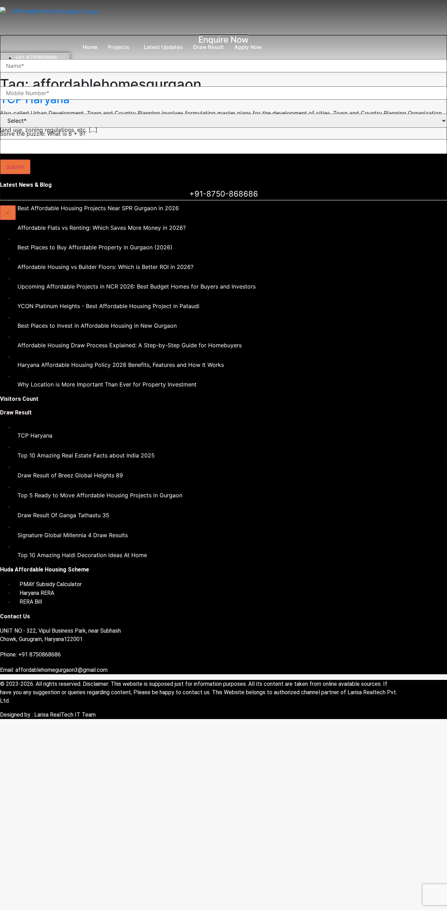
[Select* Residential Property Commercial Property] (223, 115)
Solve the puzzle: (43, 133)
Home (90, 47)
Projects (118, 47)
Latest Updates (163, 47)
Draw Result (208, 47)
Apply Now (248, 47)
